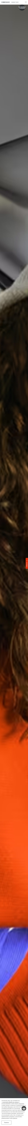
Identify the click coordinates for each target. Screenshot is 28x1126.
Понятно (6, 1122)
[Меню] (26, 2)
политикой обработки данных (10, 1102)
